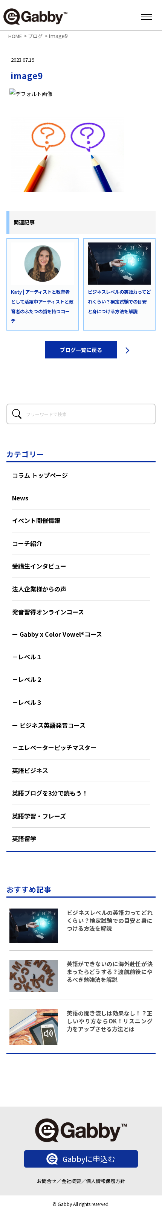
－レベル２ (27, 679)
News (20, 497)
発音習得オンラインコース (48, 611)
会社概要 (71, 1181)
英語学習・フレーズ (39, 815)
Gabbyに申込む (89, 1158)
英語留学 (24, 838)
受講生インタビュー (39, 565)
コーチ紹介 (27, 543)
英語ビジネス (30, 770)
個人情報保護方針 (105, 1181)
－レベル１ (27, 656)
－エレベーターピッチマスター (54, 747)
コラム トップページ (40, 475)
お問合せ (47, 1181)
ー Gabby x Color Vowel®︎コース (57, 634)
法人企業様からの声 (39, 588)
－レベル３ (27, 702)
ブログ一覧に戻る (81, 350)
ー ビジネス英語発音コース (49, 725)
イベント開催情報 (36, 520)
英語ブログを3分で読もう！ (50, 792)
